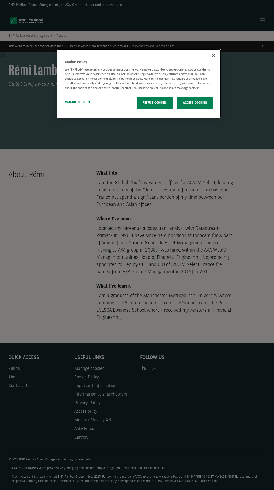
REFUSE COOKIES (155, 102)
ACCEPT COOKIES (195, 102)
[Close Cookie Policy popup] (213, 55)
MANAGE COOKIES (77, 102)
